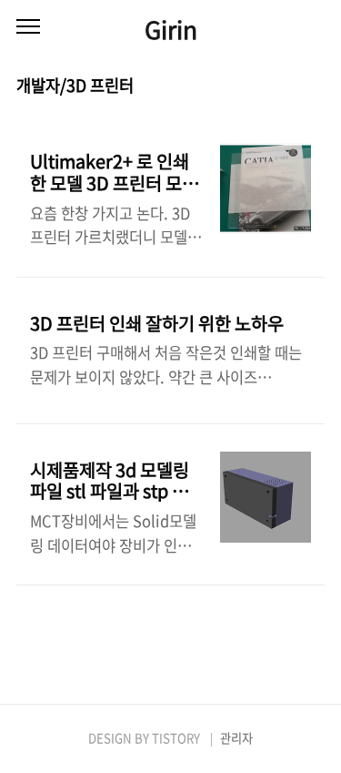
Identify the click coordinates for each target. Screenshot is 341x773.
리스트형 (314, 86)
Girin (171, 29)
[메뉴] (28, 27)
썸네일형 (288, 86)
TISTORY (176, 738)
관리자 (236, 738)
